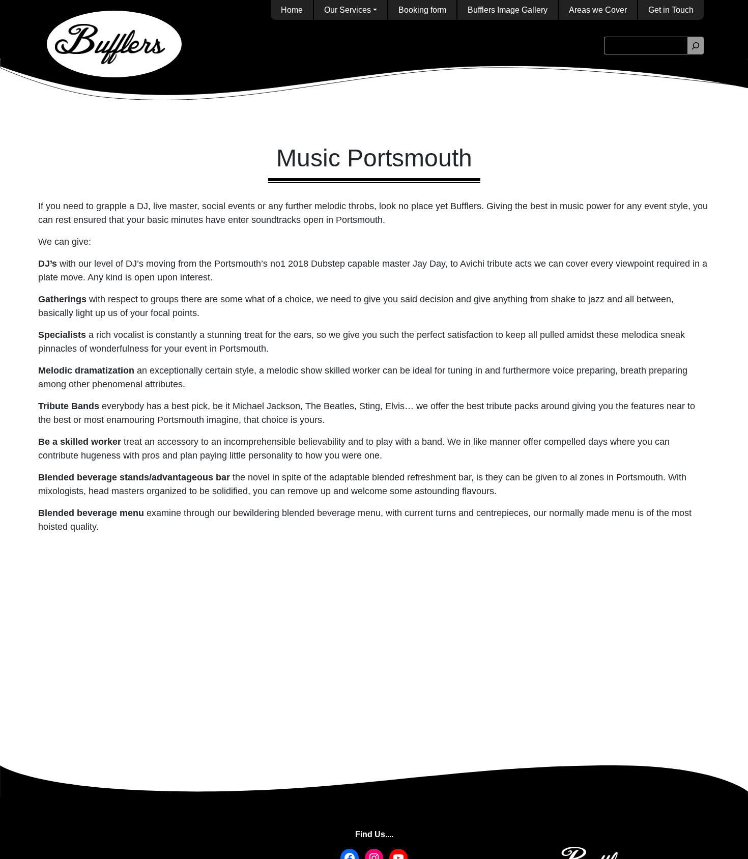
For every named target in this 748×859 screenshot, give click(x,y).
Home (292, 10)
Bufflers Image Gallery (508, 10)
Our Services (347, 10)
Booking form (422, 10)
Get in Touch (671, 10)
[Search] (695, 45)
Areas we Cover (598, 10)
